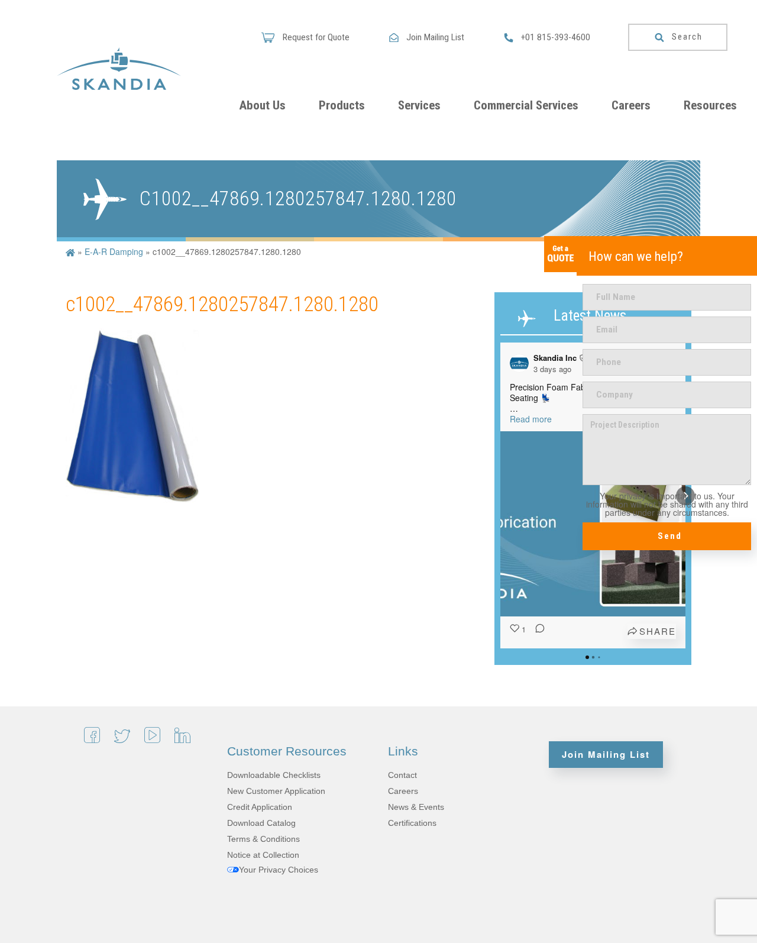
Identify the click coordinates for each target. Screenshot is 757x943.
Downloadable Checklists (274, 775)
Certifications (412, 823)
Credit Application (259, 807)
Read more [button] (531, 419)
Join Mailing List (435, 37)
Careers (631, 105)
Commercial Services (526, 105)
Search (687, 36)
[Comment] (536, 631)
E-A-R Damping (114, 251)
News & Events (416, 807)
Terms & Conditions (263, 839)
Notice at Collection (263, 855)
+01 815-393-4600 (555, 37)
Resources (710, 105)
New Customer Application (276, 791)
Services (419, 105)
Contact (402, 775)
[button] (500, 495)
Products (342, 105)
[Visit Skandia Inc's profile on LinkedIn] (521, 363)
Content (560, 254)
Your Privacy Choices (278, 869)
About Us (262, 105)
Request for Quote (315, 37)
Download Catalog (261, 823)
